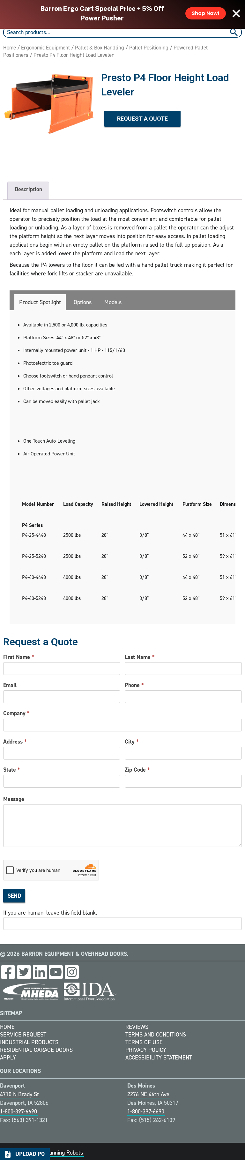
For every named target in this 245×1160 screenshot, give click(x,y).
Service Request (23, 1034)
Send (14, 896)
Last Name (140, 657)
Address (15, 741)
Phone (134, 685)
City (132, 741)
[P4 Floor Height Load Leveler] (49, 116)
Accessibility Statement (158, 1057)
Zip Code (137, 770)
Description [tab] (28, 189)
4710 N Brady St (19, 1094)
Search (234, 32)
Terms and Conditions (155, 1034)
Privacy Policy (145, 1050)
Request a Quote (142, 118)
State (11, 770)
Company (16, 713)
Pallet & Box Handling (99, 47)
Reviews (136, 1027)
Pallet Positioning (148, 47)
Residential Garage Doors (36, 1050)
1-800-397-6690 (18, 1111)
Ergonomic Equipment (45, 47)
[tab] (40, 302)
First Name (18, 657)
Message (13, 799)
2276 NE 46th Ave (148, 1094)
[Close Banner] (236, 13)
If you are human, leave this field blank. (50, 913)
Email (10, 685)
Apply (8, 1057)
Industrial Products (29, 1042)
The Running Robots (59, 1152)
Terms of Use (144, 1042)
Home (9, 47)
